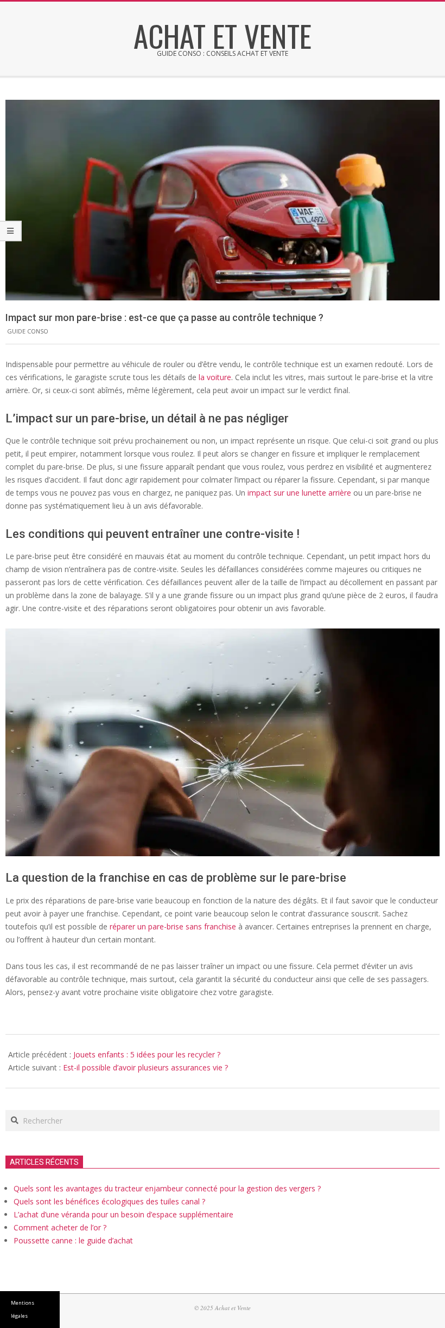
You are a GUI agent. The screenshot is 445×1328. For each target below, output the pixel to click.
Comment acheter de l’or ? (60, 1227)
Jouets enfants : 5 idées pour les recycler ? (146, 1054)
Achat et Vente (223, 35)
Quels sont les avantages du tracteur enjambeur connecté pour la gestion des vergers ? (167, 1188)
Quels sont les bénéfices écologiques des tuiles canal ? (109, 1201)
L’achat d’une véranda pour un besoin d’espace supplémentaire (123, 1214)
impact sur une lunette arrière (299, 492)
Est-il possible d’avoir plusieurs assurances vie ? (145, 1067)
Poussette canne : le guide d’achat (73, 1240)
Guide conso (27, 331)
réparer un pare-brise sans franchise (173, 926)
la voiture (215, 377)
